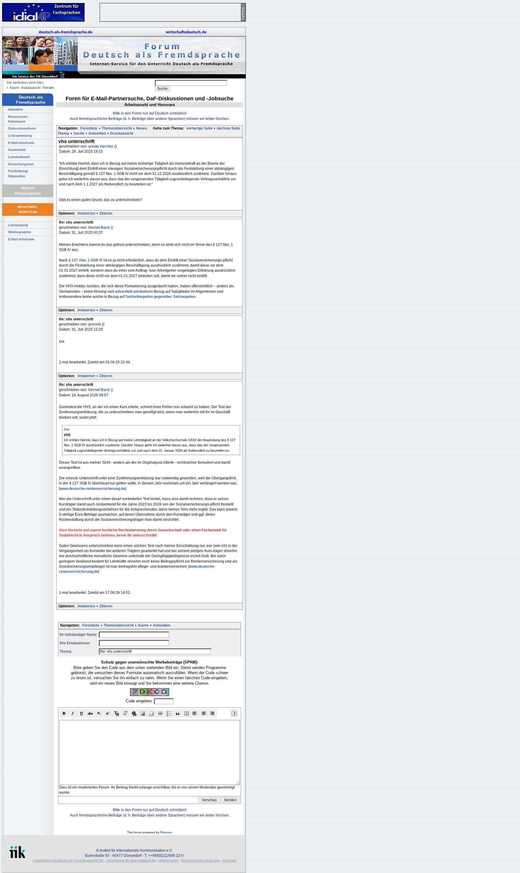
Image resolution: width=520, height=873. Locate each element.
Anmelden (97, 133)
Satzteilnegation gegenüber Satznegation (160, 297)
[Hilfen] (234, 713)
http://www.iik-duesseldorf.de (131, 861)
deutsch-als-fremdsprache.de (65, 32)
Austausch (30, 88)
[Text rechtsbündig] (213, 713)
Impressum (168, 861)
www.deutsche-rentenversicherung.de (92, 489)
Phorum (166, 832)
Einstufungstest (21, 164)
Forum (48, 88)
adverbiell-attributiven (134, 291)
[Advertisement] (274, 90)
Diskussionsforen (22, 128)
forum (138, 832)
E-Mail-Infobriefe (21, 143)
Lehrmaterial (18, 225)
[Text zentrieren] (204, 713)
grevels (95, 324)
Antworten (86, 213)
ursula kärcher (101, 146)
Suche (78, 133)
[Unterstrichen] (82, 713)
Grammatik (17, 149)
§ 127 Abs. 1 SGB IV (86, 260)
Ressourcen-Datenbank (18, 119)
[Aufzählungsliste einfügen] (169, 713)
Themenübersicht (117, 128)
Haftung (229, 861)
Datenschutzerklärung (200, 861)
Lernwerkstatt (19, 157)
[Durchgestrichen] (90, 713)
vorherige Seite (199, 128)
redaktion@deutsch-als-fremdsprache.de (68, 861)
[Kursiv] (73, 713)
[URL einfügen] (134, 713)
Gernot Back (99, 227)
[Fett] (64, 713)
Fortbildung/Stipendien (18, 173)
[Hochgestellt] (108, 713)
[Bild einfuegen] (143, 713)
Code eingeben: (140, 701)
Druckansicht (121, 133)
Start (14, 88)
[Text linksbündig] (195, 713)
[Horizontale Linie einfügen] (160, 713)
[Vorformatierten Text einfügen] (186, 713)
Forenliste (89, 128)
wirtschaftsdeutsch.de (186, 32)
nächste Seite (228, 128)
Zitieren (105, 213)
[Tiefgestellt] (99, 713)
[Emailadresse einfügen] (151, 713)
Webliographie (19, 232)
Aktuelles (15, 109)
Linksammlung (20, 135)
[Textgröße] (125, 713)
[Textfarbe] (117, 713)
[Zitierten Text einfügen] (178, 713)
